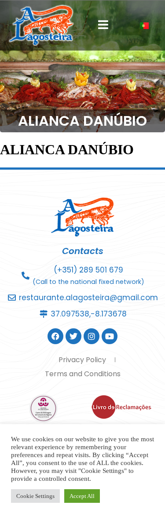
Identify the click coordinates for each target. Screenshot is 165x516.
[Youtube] (109, 336)
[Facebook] (55, 336)
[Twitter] (73, 336)
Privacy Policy (82, 360)
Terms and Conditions (83, 374)
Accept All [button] (82, 496)
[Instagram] (91, 336)
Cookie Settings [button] (35, 496)
